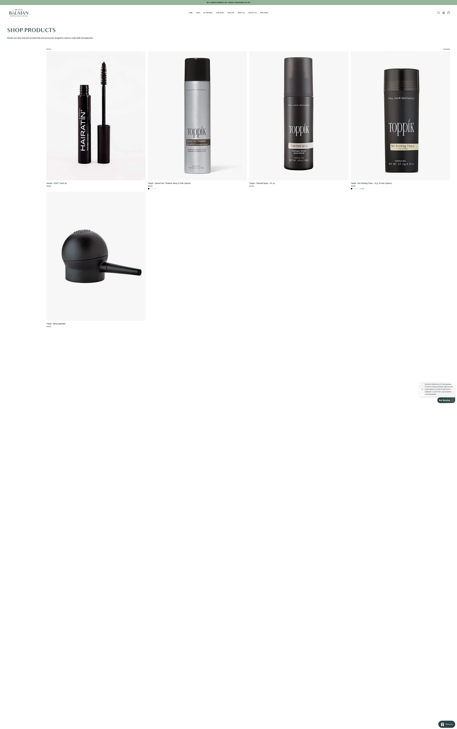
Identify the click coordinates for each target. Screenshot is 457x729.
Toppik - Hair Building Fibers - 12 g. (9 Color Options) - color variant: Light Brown (358, 188)
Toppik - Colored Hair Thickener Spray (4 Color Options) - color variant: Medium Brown (155, 188)
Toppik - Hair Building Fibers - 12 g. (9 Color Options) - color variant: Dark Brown (353, 188)
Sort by (48, 49)
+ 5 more (361, 188)
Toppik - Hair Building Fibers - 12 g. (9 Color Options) (371, 183)
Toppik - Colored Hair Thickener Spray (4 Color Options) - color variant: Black (148, 188)
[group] (228, 2)
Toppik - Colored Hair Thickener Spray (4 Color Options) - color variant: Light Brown (153, 188)
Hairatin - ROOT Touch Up (56, 183)
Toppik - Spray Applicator (56, 324)
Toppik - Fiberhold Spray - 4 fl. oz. (262, 183)
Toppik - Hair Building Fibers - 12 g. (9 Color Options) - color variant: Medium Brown (356, 188)
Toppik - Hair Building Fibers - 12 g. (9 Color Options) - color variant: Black (351, 188)
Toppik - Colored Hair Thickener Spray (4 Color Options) (169, 183)
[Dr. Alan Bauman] (19, 13)
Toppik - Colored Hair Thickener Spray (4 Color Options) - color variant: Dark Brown (151, 188)
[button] (198, 12)
